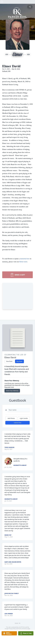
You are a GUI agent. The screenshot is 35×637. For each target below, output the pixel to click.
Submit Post (17, 423)
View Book (9, 361)
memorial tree (24, 258)
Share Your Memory (12, 391)
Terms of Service (22, 628)
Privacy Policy (12, 628)
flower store (23, 261)
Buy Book (19, 361)
